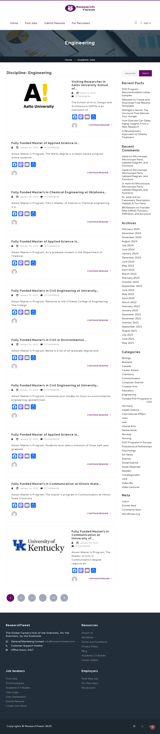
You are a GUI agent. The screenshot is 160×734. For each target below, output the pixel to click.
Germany (127, 405)
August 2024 (129, 241)
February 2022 (131, 306)
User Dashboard (16, 696)
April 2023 (128, 269)
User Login (12, 692)
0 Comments (82, 96)
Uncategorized (130, 475)
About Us (87, 632)
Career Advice (130, 370)
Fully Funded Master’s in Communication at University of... (90, 535)
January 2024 (130, 253)
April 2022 (128, 298)
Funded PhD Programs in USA (137, 400)
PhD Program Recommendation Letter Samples (136, 92)
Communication (131, 378)
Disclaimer (88, 637)
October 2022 (130, 282)
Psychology (129, 450)
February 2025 (131, 229)
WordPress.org (131, 514)
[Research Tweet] (80, 8)
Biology (126, 358)
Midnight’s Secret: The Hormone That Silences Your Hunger (135, 113)
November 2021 (131, 318)
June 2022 (128, 290)
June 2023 (128, 261)
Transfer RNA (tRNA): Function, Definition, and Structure (136, 210)
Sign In (147, 23)
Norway (126, 434)
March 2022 (129, 302)
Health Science (130, 410)
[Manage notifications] (152, 727)
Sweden (126, 470)
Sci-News (127, 454)
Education (128, 390)
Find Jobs (31, 23)
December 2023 (131, 257)
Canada (126, 366)
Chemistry (128, 374)
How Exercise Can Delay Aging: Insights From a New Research (136, 123)
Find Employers (15, 683)
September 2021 (132, 326)
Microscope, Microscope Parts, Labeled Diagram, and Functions (135, 161)
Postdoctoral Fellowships (137, 446)
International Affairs (134, 414)
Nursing (126, 438)
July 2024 (127, 245)
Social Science (130, 462)
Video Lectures (130, 487)
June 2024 (128, 249)
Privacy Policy (90, 646)
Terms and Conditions (94, 642)
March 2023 (129, 273)
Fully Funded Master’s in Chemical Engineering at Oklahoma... (59, 192)
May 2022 (128, 294)
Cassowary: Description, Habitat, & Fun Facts (136, 202)
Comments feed (131, 509)
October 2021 (130, 322)
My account (88, 687)
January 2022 (130, 310)
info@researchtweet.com (60, 641)
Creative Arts (129, 386)
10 (53, 598)
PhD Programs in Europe (137, 442)
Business (127, 362)
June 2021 (128, 338)
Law (124, 422)
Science (126, 458)
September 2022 (132, 286)
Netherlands (129, 430)
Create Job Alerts (16, 705)
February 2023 (131, 278)
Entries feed (129, 505)
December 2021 (131, 314)
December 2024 (131, 233)
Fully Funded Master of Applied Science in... (45, 143)
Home (14, 23)
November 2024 (131, 237)
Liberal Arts (129, 426)
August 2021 (129, 330)
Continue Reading (99, 125)
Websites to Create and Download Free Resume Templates (136, 102)
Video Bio (127, 483)
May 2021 (128, 343)
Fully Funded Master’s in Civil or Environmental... (48, 340)
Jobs (125, 418)
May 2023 (128, 265)
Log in (125, 501)
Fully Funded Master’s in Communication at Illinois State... (56, 483)
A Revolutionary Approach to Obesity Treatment (134, 134)
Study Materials (131, 466)
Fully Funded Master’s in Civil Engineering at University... (55, 290)
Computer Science (132, 382)
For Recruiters (81, 23)
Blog (84, 651)
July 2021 (127, 334)
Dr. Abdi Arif (129, 197)
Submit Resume (54, 23)
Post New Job (90, 678)
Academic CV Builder (94, 655)
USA (124, 479)
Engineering (129, 394)
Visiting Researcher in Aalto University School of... (90, 85)
